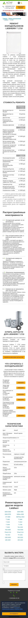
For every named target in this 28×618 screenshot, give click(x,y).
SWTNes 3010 (20, 517)
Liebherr (6, 19)
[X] (17, 592)
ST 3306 (7, 517)
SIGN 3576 (8, 514)
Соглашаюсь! (14, 613)
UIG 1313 (20, 537)
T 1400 (8, 519)
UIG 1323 (7, 540)
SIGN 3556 (8, 511)
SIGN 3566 (20, 511)
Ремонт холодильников (15, 18)
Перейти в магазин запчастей (13, 357)
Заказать (21, 382)
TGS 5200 (8, 529)
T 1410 (8, 522)
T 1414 (20, 522)
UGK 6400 (8, 537)
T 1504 (8, 524)
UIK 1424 (20, 540)
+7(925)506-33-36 (10, 6)
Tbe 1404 (20, 527)
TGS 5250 (20, 529)
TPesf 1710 (8, 532)
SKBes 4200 (20, 514)
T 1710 (11, 19)
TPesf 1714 (20, 532)
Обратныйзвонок (20, 7)
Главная (5, 18)
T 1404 (20, 519)
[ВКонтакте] (11, 592)
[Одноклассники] (14, 592)
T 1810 (8, 527)
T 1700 (20, 524)
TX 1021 (20, 535)
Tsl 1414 (7, 535)
